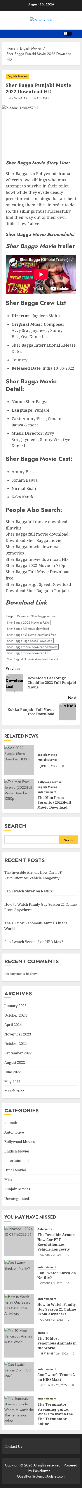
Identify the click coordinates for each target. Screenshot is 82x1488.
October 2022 (15, 1043)
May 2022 (12, 1081)
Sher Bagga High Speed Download (29, 641)
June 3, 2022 (40, 98)
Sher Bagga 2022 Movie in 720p (28, 622)
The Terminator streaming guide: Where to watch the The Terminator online (55, 1414)
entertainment (46, 792)
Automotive (14, 1132)
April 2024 (13, 1024)
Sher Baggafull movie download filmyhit (32, 659)
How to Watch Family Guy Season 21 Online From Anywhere (56, 1309)
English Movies (17, 76)
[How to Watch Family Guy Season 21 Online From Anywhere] (19, 1309)
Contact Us (13, 1446)
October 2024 (15, 1015)
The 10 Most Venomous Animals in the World (57, 1343)
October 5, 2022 (51, 1283)
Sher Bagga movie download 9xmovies (32, 647)
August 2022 (14, 1062)
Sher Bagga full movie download (28, 628)
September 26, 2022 (54, 1354)
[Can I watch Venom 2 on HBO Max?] (19, 1376)
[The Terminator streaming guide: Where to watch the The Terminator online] (19, 1410)
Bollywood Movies (49, 782)
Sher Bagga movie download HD (28, 653)
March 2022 (14, 1091)
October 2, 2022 (51, 1320)
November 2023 (17, 1034)
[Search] (77, 34)
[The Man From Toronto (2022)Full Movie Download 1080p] (19, 794)
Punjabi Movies (47, 760)
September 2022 (18, 1053)
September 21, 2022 (53, 1385)
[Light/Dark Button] (67, 34)
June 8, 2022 (48, 766)
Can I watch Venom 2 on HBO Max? (33, 941)
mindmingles (18, 98)
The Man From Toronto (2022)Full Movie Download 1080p (54, 805)
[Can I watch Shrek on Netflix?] (19, 1275)
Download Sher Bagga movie (36, 616)
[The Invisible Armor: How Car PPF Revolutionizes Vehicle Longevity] (19, 1241)
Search (15, 826)
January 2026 (15, 1005)
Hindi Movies (15, 1170)
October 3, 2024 (51, 1255)
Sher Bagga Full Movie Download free (31, 635)
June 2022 (12, 1072)
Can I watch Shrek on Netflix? (29, 891)
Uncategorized (16, 1198)
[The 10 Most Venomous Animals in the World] (19, 1343)
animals (10, 1122)
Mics (8, 1179)
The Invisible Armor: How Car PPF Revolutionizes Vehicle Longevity (56, 1242)
